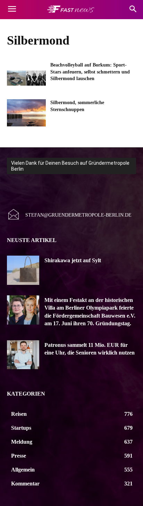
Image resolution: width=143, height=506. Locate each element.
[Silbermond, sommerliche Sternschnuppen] (26, 112)
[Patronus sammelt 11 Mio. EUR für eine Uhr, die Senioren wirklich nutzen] (23, 354)
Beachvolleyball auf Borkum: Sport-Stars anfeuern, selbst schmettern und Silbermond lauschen (90, 71)
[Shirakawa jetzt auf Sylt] (23, 270)
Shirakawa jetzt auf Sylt (72, 260)
